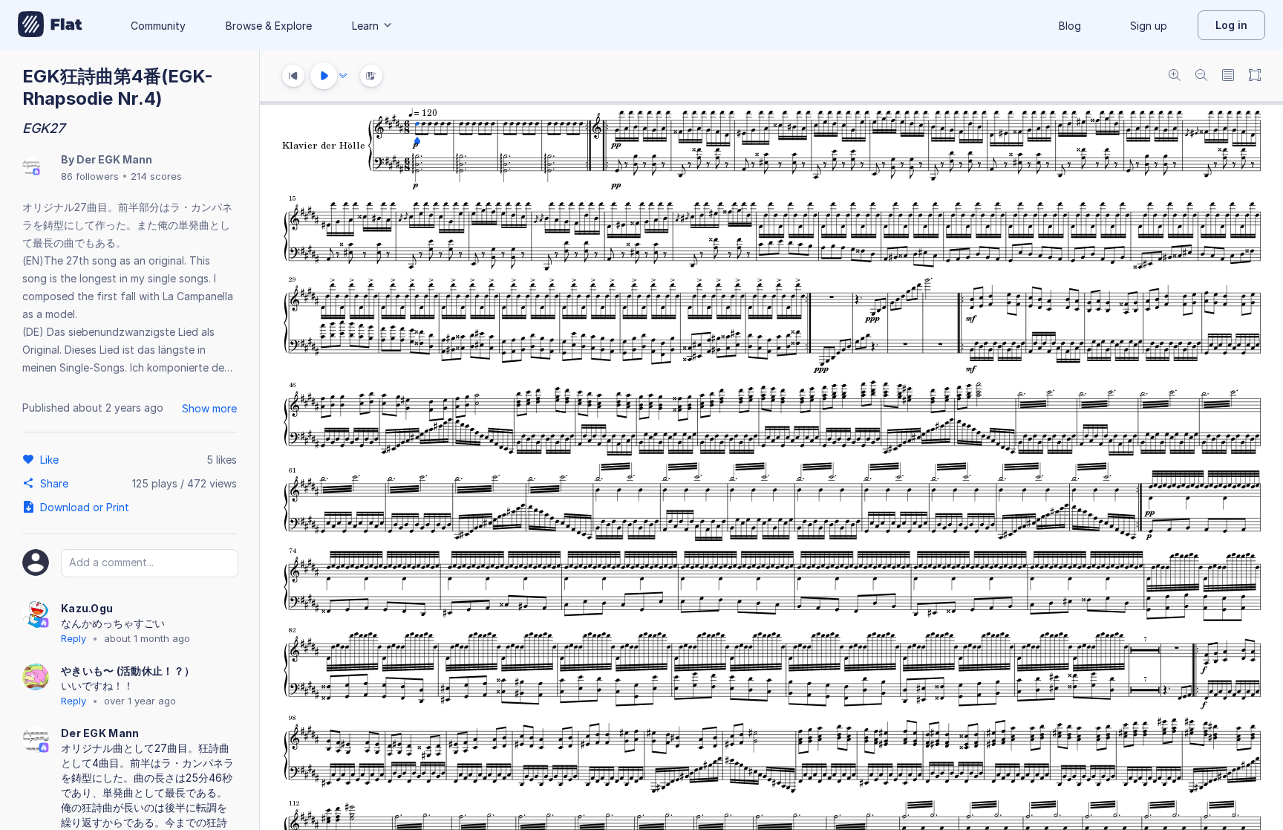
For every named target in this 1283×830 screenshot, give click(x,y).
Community (158, 25)
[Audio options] (343, 75)
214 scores (156, 176)
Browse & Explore (269, 25)
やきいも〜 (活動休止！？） (128, 670)
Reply (73, 638)
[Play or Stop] (323, 75)
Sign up (1148, 25)
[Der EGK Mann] (31, 168)
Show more (209, 408)
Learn (365, 25)
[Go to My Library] (50, 25)
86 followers (90, 176)
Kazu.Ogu (87, 608)
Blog (1070, 25)
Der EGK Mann (114, 159)
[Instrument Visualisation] (371, 76)
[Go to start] (293, 76)
